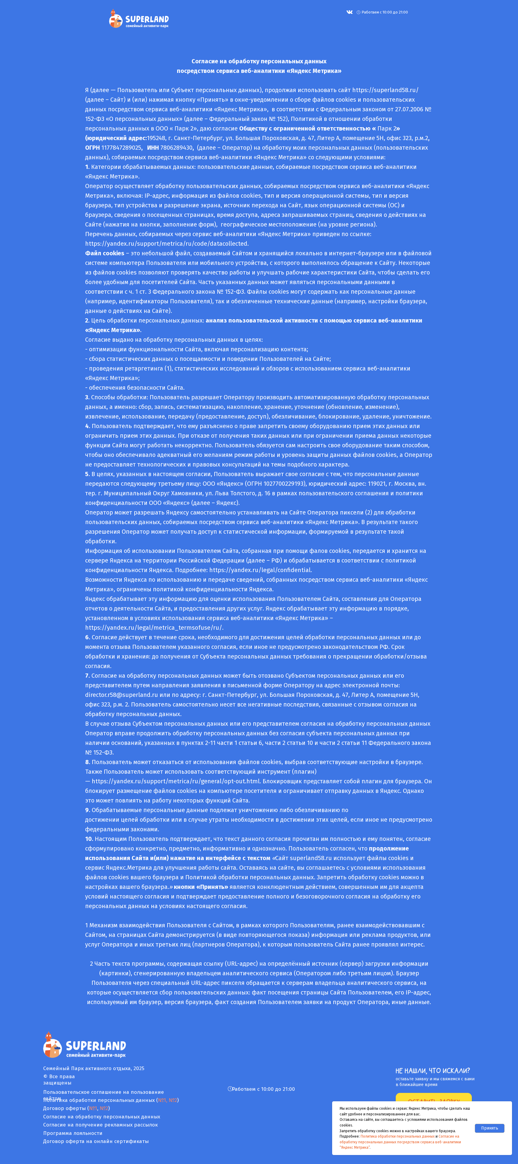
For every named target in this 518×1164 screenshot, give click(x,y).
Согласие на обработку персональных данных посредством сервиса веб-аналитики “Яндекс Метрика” (400, 1142)
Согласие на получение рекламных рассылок (100, 1125)
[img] (350, 12)
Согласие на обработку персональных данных (101, 1117)
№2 (172, 1100)
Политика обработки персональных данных (398, 1136)
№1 (93, 1108)
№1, (162, 1100)
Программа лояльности (73, 1133)
